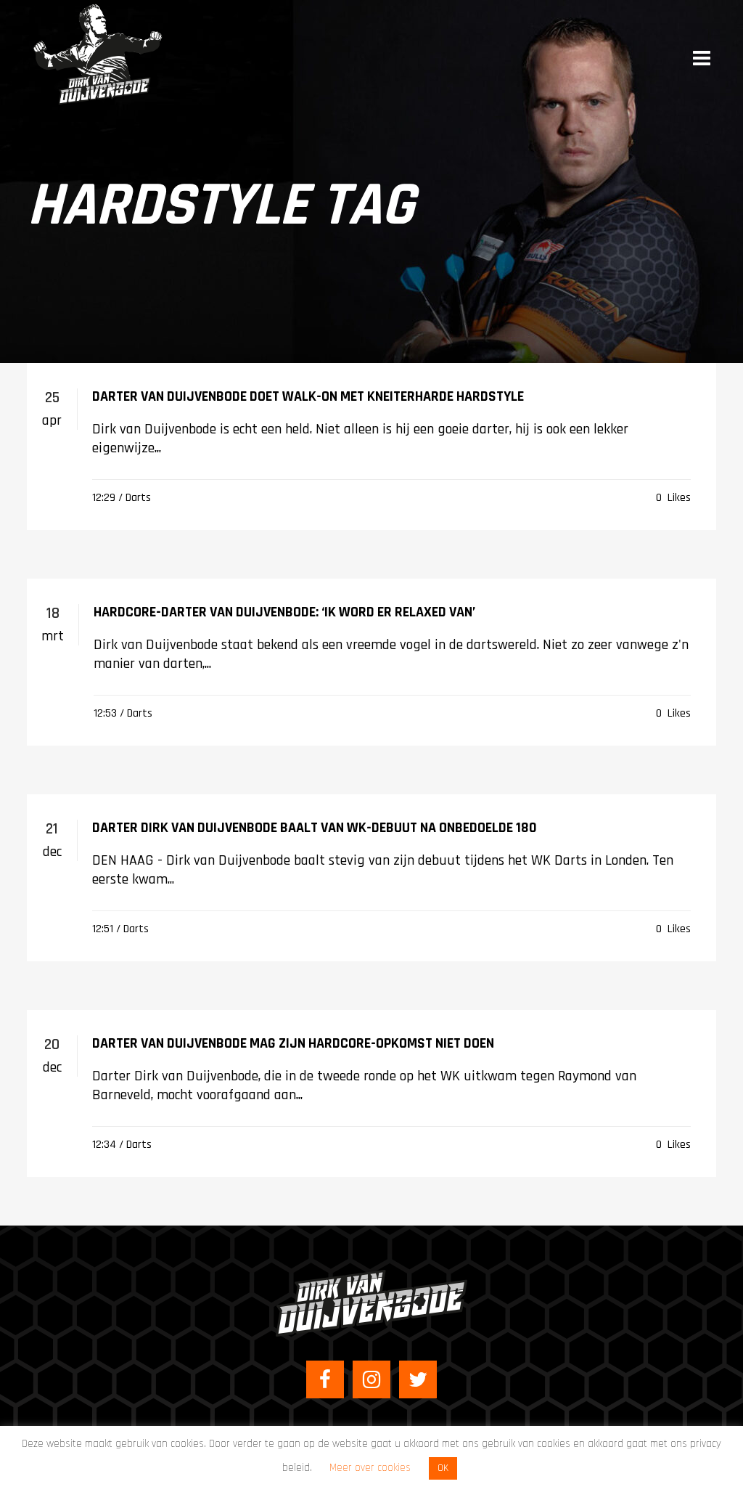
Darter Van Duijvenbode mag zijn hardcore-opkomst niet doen (293, 1043)
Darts (138, 498)
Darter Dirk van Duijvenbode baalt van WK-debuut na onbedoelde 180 (314, 827)
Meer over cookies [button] (370, 1468)
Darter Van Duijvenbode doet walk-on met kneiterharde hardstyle (308, 396)
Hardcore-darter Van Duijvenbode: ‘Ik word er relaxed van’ (284, 612)
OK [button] (443, 1468)
